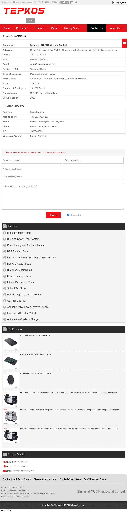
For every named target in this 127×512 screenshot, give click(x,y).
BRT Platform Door (17, 251)
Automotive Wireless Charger (23, 319)
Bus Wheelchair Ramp (19, 270)
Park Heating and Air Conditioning (26, 245)
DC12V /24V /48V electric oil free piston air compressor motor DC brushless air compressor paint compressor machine (69, 410)
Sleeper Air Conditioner (45, 479)
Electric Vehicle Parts (19, 233)
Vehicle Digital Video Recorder (24, 294)
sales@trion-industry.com (26, 2)
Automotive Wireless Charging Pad (35, 335)
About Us (115, 28)
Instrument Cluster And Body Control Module (31, 257)
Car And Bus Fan (16, 300)
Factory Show (72, 28)
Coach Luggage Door (19, 276)
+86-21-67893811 (20, 466)
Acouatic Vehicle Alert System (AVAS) (28, 307)
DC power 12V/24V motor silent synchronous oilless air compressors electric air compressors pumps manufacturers (68, 392)
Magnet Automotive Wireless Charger (36, 354)
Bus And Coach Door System (23, 239)
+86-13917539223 (49, 2)
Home (6, 28)
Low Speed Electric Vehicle (22, 313)
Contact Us (96, 28)
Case (54, 28)
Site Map (8, 2)
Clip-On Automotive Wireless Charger (36, 373)
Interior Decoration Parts (20, 282)
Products (21, 28)
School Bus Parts (16, 288)
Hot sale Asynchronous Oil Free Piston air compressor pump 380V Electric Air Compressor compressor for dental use (69, 429)
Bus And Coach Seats (19, 263)
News (39, 28)
